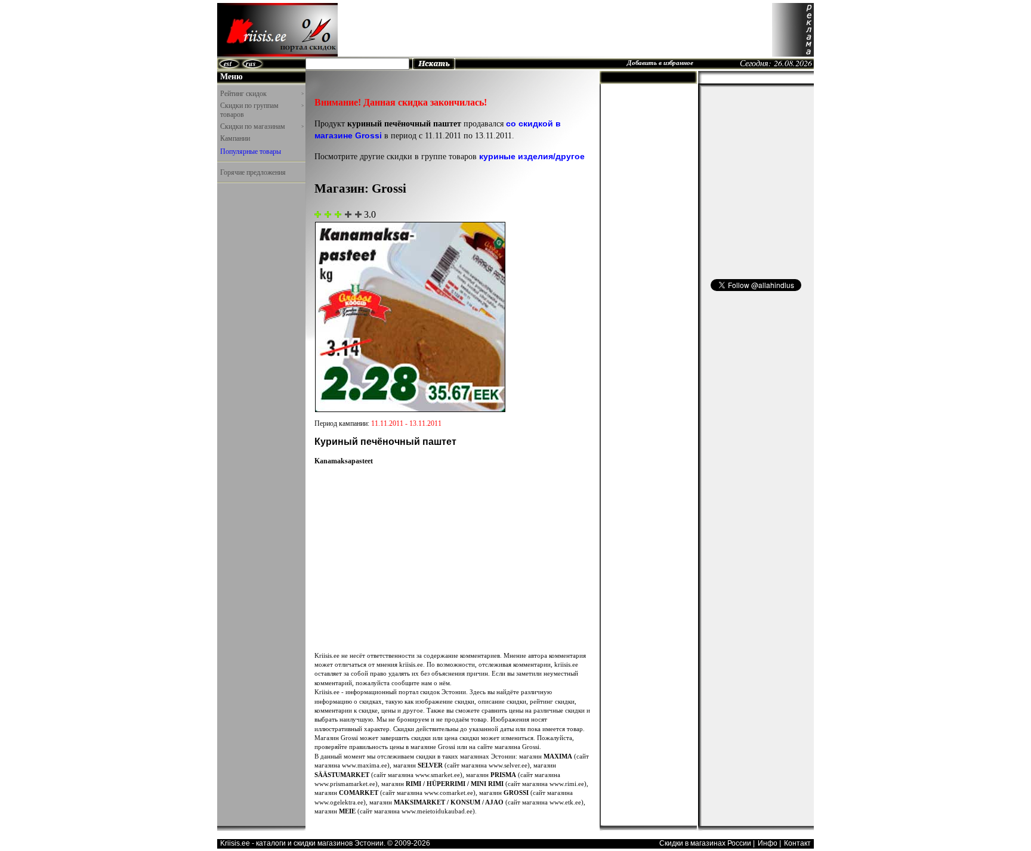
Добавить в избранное (660, 62)
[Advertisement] (555, 30)
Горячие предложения (253, 172)
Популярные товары (250, 151)
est (227, 63)
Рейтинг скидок (262, 93)
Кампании (235, 138)
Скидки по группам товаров (262, 110)
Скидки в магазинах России (705, 843)
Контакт (797, 843)
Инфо (767, 843)
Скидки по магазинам (262, 126)
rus (251, 63)
